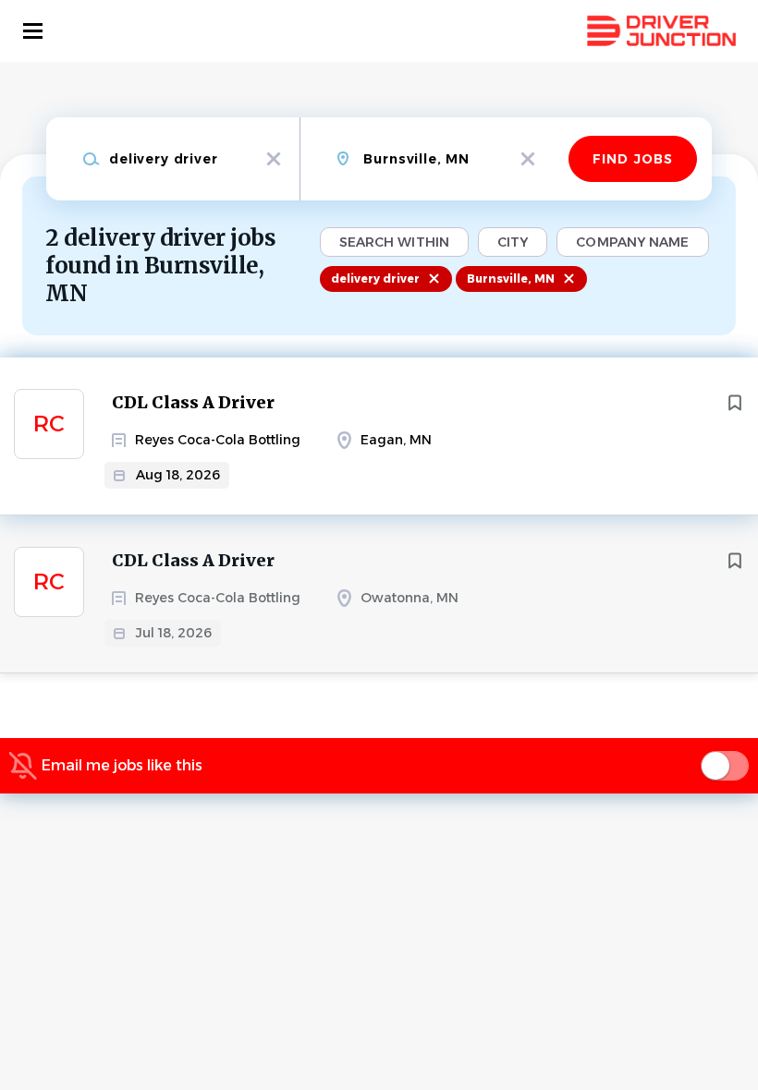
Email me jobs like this (122, 765)
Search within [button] (394, 242)
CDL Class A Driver (193, 402)
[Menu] (33, 31)
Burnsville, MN (511, 278)
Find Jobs (633, 159)
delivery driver (375, 278)
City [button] (512, 242)
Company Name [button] (632, 242)
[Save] (735, 402)
